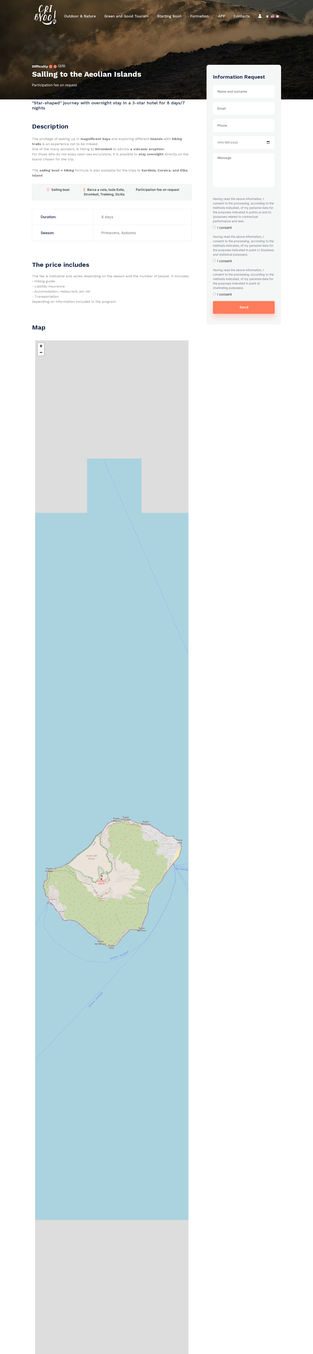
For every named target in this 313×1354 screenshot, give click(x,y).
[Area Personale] (259, 16)
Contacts (242, 16)
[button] (41, 346)
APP (221, 16)
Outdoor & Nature (80, 16)
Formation (199, 16)
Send (244, 307)
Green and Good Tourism (126, 16)
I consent (224, 227)
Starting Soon (169, 16)
